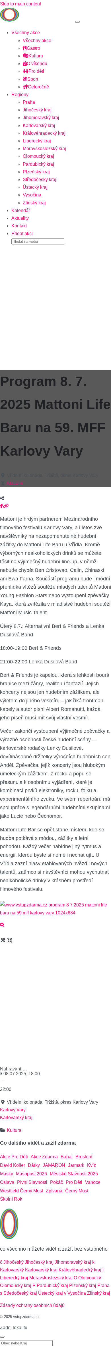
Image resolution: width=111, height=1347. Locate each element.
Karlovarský (12, 1269)
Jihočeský (13, 1262)
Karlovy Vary (13, 1109)
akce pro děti (14, 1156)
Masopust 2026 (31, 1173)
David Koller (12, 1165)
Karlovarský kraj (39, 125)
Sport (32, 79)
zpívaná (54, 1190)
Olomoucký (89, 1277)
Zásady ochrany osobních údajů (32, 1305)
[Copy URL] (6, 506)
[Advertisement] (55, 305)
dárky (34, 1165)
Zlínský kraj (34, 202)
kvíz (91, 1165)
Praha (29, 102)
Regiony (19, 94)
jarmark (76, 1165)
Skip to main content (20, 3)
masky (6, 1173)
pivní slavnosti (32, 1182)
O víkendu (37, 63)
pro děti (74, 1182)
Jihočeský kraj (37, 109)
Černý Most (76, 1190)
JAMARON (54, 1165)
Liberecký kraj (37, 140)
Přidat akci (22, 233)
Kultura (35, 55)
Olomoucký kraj (38, 156)
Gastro (33, 48)
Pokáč (56, 1182)
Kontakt (19, 225)
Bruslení (83, 1156)
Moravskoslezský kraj (44, 148)
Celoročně (38, 86)
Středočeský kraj (39, 179)
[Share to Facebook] (1, 506)
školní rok (11, 1199)
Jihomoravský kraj (41, 117)
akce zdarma (44, 1156)
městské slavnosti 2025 (74, 1173)
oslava (7, 1182)
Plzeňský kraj (36, 171)
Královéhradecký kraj (44, 133)
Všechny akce (25, 32)
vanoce (92, 1182)
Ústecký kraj (35, 187)
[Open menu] (77, 22)
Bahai (67, 1156)
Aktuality (20, 218)
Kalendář (20, 210)
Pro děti (36, 71)
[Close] (2, 1337)
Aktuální (15, 483)
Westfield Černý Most (21, 1190)
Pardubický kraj (38, 164)
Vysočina (32, 194)
